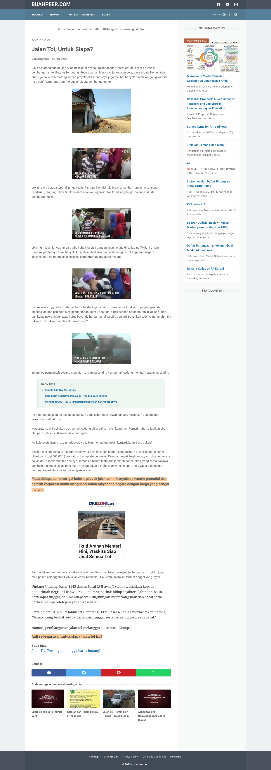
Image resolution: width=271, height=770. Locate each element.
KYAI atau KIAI (196, 204)
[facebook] (218, 4)
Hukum (54, 14)
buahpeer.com (51, 4)
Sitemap (94, 756)
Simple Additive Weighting (60, 390)
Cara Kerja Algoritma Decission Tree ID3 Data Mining (76, 396)
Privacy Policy (130, 756)
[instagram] (235, 4)
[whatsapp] (153, 672)
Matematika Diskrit (82, 14)
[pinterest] (118, 672)
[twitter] (83, 672)
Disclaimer (176, 756)
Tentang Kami (110, 756)
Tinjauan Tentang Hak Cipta (205, 145)
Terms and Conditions (153, 756)
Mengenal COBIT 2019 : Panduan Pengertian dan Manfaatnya (81, 401)
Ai (188, 163)
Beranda (37, 14)
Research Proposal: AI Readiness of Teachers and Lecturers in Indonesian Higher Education (211, 103)
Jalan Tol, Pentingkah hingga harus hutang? (66, 650)
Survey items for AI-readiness (207, 126)
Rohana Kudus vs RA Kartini (205, 268)
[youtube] (227, 4)
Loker (106, 14)
